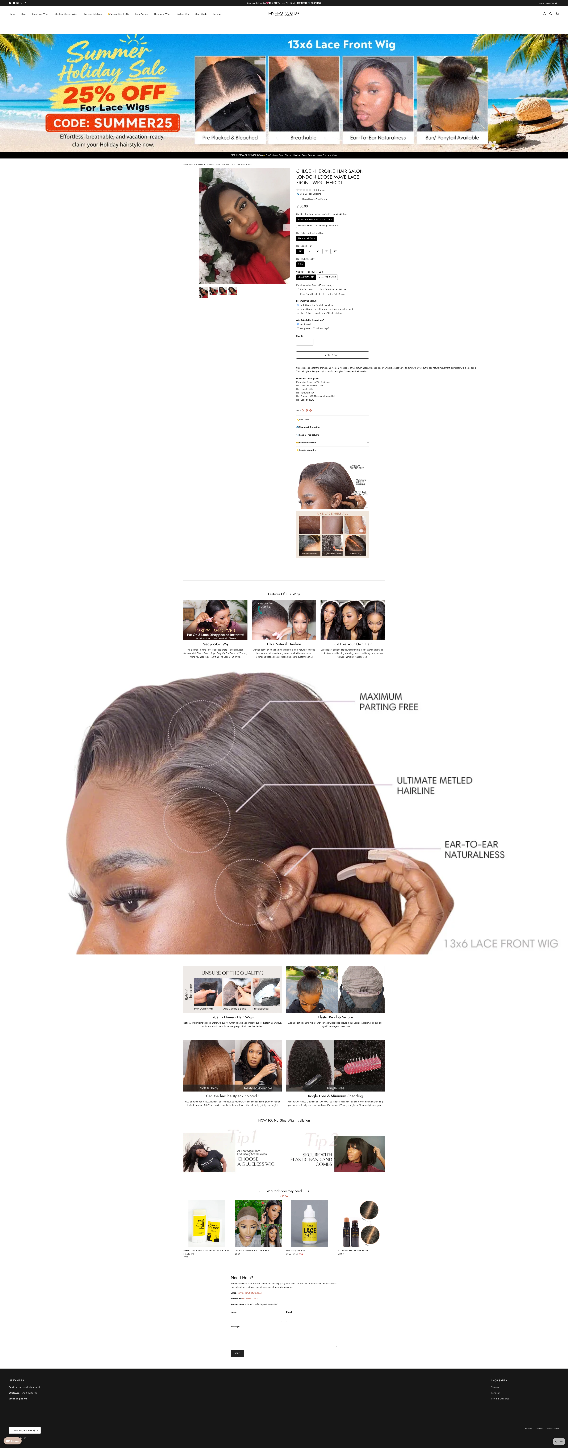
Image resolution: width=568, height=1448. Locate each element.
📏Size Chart (302, 419)
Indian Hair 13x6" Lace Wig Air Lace (315, 219)
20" (335, 251)
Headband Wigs (162, 14)
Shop (23, 14)
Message (235, 1326)
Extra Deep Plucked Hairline (333, 289)
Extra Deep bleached (310, 294)
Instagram (528, 1428)
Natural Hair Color (306, 238)
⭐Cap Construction (306, 450)
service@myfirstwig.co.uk (250, 1292)
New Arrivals (141, 14)
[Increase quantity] (310, 342)
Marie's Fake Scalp (335, 294)
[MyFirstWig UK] (284, 14)
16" (318, 251)
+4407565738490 (250, 1298)
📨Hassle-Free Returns (307, 434)
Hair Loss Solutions (92, 14)
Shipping (495, 1387)
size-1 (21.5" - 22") (306, 277)
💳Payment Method (306, 442)
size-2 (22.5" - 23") (327, 277)
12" (300, 251)
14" (309, 251)
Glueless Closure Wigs (65, 14)
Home (12, 14)
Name (234, 1312)
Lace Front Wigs (40, 14)
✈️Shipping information (308, 427)
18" (326, 251)
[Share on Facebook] (307, 410)
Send (237, 1353)
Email (289, 1312)
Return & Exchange (500, 1398)
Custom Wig (182, 14)
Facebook (539, 1428)
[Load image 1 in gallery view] (244, 226)
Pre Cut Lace (306, 289)
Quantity (300, 336)
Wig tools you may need (284, 1191)
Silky (300, 264)
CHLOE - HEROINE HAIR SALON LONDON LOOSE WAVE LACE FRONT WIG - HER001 (220, 164)
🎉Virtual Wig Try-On (118, 14)
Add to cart (332, 355)
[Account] (543, 14)
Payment (495, 1392)
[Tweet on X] (303, 410)
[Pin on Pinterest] (310, 410)
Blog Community (553, 1428)
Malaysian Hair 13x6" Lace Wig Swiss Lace (318, 225)
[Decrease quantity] (299, 342)
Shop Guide (201, 14)
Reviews (217, 14)
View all (284, 1196)
